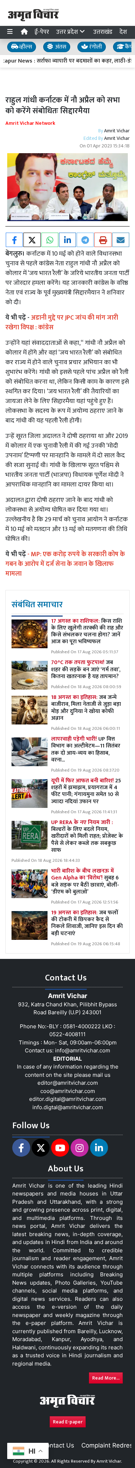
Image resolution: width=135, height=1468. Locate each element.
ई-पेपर (42, 32)
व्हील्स (25, 47)
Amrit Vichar (117, 131)
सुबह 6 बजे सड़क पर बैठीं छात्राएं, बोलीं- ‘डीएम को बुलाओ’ (85, 881)
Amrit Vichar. (109, 1461)
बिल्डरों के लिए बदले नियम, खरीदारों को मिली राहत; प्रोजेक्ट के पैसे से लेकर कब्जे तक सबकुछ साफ (87, 836)
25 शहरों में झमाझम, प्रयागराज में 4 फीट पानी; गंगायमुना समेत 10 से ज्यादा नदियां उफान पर (86, 791)
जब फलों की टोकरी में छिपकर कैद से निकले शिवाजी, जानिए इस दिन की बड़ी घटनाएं (87, 923)
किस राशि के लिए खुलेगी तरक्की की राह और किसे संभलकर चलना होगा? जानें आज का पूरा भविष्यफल (87, 631)
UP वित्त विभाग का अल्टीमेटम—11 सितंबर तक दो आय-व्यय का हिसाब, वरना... (85, 749)
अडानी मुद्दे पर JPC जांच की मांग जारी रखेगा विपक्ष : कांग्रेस (61, 322)
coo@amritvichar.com (67, 1091)
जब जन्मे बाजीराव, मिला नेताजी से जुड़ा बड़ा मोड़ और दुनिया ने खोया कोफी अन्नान (86, 707)
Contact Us (58, 1445)
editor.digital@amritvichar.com (67, 1099)
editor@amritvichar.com (67, 1082)
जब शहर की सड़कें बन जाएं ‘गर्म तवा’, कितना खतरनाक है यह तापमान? (85, 669)
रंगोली (95, 47)
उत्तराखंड (102, 32)
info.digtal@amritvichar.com (67, 1107)
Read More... (106, 1378)
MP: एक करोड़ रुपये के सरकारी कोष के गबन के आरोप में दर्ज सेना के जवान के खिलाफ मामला (65, 564)
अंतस (60, 47)
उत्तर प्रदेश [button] (68, 32)
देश (123, 32)
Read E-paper (67, 1422)
